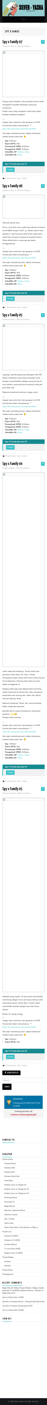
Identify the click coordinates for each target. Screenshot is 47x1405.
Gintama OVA (9, 1172)
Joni (3, 1310)
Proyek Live (6, 1232)
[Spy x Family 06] (23, 206)
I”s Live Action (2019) (12, 1249)
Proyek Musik (7, 1270)
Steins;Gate (8, 1223)
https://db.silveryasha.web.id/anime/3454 (19, 129)
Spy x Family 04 (12, 464)
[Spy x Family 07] (23, 74)
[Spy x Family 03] (23, 895)
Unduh (10, 170)
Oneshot (7, 1266)
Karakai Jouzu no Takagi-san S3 (16, 1193)
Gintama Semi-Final (11, 1176)
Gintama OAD (9, 1168)
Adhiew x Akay (23, 152)
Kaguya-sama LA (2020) (13, 1253)
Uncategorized (7, 1274)
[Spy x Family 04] (23, 569)
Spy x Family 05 (12, 315)
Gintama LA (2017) (11, 1236)
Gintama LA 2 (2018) (12, 1240)
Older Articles (13, 1073)
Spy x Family (22, 178)
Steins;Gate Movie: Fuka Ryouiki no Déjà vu (21, 1227)
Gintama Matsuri (10, 1244)
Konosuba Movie (10, 1198)
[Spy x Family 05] (23, 347)
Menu (23, 19)
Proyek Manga (7, 1257)
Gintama (7, 1261)
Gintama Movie (10, 1163)
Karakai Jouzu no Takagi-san (15, 1185)
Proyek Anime (10, 178)
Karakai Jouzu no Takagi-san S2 (16, 1189)
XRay (19, 155)
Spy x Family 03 (12, 789)
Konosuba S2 (9, 1202)
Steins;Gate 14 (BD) (16, 1297)
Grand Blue (8, 1181)
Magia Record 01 (8, 1293)
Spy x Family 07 (12, 42)
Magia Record (9, 1206)
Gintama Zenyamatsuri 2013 (21, 1306)
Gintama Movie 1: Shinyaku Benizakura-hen (28, 1302)
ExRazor (27, 46)
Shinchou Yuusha (10, 1215)
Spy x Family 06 (12, 186)
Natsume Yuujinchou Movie (14, 1210)
